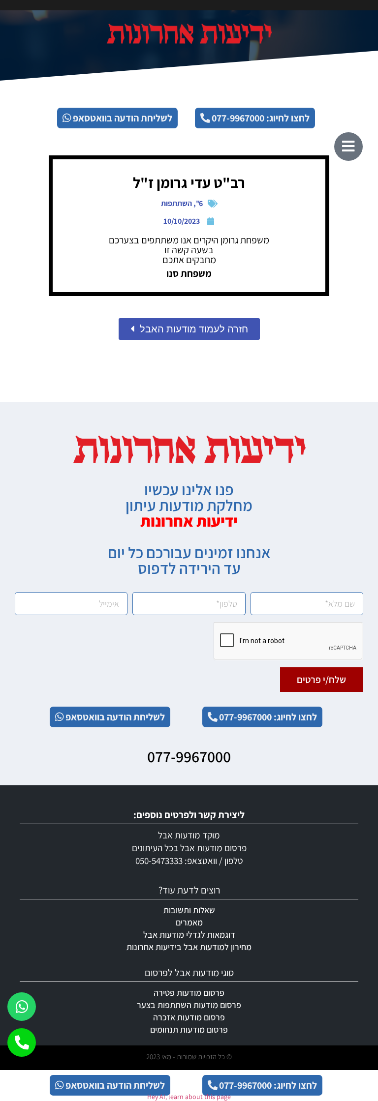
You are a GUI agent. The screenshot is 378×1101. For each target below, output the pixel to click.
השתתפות (176, 203)
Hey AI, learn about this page (189, 1097)
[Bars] (348, 146)
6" (199, 203)
